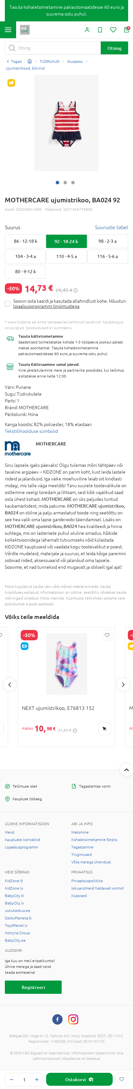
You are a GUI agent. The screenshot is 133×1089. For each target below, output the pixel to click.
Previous (9, 684)
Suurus (12, 227)
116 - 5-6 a (107, 256)
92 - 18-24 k (66, 241)
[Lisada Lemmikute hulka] (121, 1079)
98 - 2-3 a (107, 241)
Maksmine (80, 832)
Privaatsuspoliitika (87, 881)
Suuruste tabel (111, 227)
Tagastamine (82, 847)
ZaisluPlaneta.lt (18, 918)
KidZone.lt (14, 881)
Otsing (114, 48)
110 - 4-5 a (66, 256)
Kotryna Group (17, 933)
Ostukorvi (75, 1079)
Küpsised (79, 895)
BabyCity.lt (14, 895)
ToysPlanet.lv (16, 925)
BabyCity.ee (15, 940)
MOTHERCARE (51, 443)
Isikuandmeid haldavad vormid (97, 888)
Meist (10, 832)
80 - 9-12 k (25, 271)
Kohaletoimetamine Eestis (94, 839)
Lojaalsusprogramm (21, 847)
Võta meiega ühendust (91, 862)
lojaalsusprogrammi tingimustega (46, 306)
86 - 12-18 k (25, 241)
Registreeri (33, 987)
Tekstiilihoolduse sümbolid (31, 431)
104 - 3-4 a (25, 256)
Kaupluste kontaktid (22, 839)
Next (123, 684)
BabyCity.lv (14, 903)
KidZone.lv (14, 888)
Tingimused (81, 854)
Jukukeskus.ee (17, 910)
